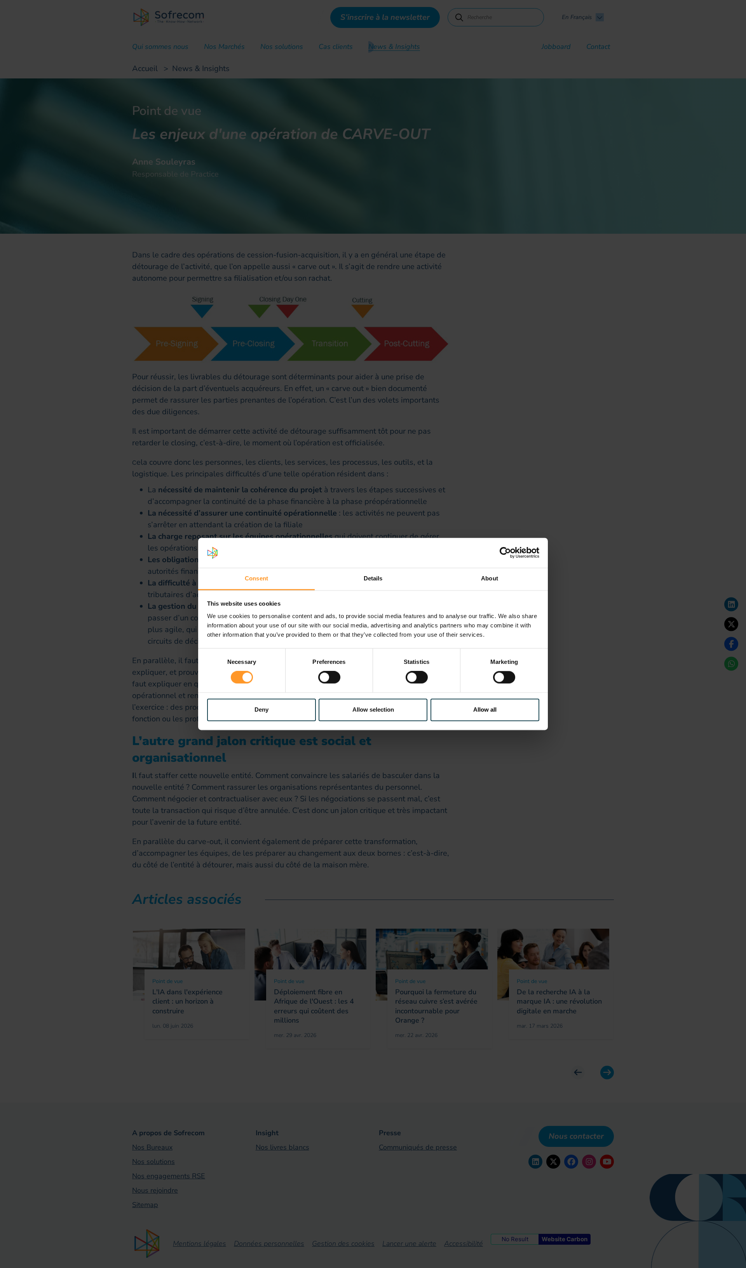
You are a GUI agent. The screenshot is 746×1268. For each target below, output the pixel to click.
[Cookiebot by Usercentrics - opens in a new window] (505, 553)
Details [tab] (373, 578)
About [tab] (489, 578)
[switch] (329, 677)
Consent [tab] (256, 578)
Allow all (485, 709)
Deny (261, 709)
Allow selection (373, 709)
